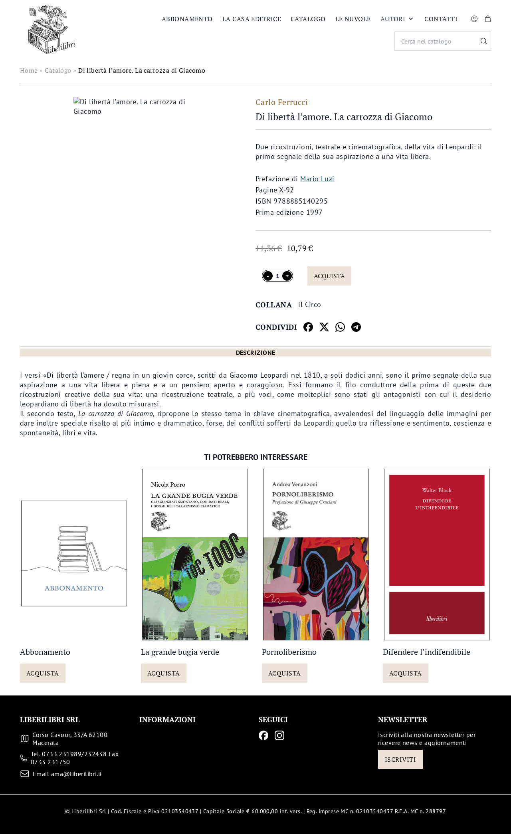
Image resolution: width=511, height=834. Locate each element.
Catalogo (308, 18)
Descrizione (255, 353)
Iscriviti (400, 759)
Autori (393, 19)
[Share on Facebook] (308, 327)
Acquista (329, 275)
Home (29, 70)
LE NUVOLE (353, 18)
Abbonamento (187, 18)
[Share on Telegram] (356, 327)
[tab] (255, 352)
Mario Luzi (317, 178)
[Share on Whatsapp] (340, 327)
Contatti (441, 18)
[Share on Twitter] (324, 327)
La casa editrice (251, 18)
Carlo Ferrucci (282, 102)
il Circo (309, 304)
